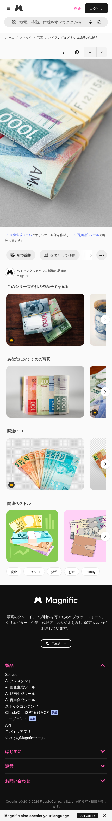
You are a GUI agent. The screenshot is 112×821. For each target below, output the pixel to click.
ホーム (10, 37)
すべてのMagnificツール (25, 737)
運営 (9, 766)
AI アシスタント (18, 680)
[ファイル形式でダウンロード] (101, 52)
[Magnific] (56, 601)
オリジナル (36, 69)
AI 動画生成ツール (20, 693)
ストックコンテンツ (21, 706)
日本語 (56, 643)
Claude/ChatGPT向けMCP (31, 712)
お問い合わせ (17, 781)
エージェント (20, 718)
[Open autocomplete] (11, 22)
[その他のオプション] (63, 52)
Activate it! (87, 815)
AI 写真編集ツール (86, 234)
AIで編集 (24, 255)
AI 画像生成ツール (19, 234)
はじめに (13, 751)
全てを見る (59, 286)
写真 (40, 37)
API (8, 725)
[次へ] (90, 255)
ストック (26, 37)
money (90, 571)
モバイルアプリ (18, 731)
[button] (56, 643)
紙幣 (54, 571)
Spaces (11, 674)
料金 (77, 8)
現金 (14, 571)
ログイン (96, 8)
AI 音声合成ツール (20, 699)
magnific (23, 276)
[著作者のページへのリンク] (10, 273)
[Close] (104, 815)
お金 (72, 571)
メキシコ (34, 571)
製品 (9, 665)
